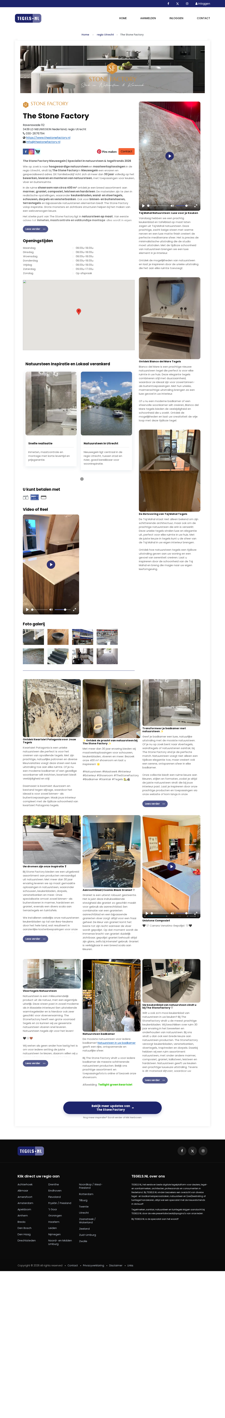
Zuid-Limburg (87, 1235)
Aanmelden (148, 18)
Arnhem (23, 1215)
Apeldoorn (24, 1209)
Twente (84, 1206)
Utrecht (84, 1213)
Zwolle (83, 1241)
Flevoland (54, 1197)
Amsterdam (25, 1203)
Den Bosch (24, 1228)
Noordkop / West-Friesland (90, 1186)
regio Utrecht (105, 34)
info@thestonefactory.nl (43, 142)
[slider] (39, 609)
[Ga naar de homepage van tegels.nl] (28, 18)
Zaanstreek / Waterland (87, 1220)
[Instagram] (31, 151)
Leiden (52, 1228)
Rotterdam (86, 1194)
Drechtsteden (27, 1240)
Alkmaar (23, 1190)
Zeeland (84, 1229)
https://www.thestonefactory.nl (48, 138)
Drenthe (53, 1184)
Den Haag (24, 1234)
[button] (78, 312)
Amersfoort (25, 1197)
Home (123, 18)
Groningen (55, 1215)
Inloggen (176, 18)
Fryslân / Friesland (59, 1203)
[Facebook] (26, 151)
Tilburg (83, 1200)
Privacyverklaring (93, 1265)
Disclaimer (115, 1265)
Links (130, 1265)
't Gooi (52, 1209)
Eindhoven (55, 1190)
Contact (203, 18)
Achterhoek (25, 1184)
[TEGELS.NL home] (31, 1151)
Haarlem (53, 1222)
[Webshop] (37, 151)
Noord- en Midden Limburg (60, 1242)
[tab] (76, 479)
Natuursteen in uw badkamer (117, 1043)
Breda (21, 1222)
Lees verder (32, 229)
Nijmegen (54, 1234)
